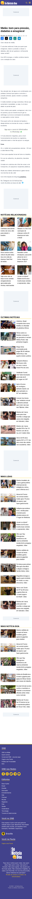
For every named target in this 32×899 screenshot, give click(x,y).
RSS (3, 764)
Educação (5, 790)
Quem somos (6, 755)
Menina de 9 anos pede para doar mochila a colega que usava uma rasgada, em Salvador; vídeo (23, 416)
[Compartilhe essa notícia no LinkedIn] (10, 38)
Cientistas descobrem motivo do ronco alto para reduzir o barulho (8, 232)
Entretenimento (6, 793)
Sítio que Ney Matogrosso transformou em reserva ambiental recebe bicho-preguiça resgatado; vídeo (23, 539)
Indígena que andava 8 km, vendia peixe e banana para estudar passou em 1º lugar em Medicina (23, 512)
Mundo (4, 799)
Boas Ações (5, 783)
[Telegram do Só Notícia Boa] (15, 774)
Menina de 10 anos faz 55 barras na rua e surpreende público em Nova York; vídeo (23, 703)
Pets (3, 804)
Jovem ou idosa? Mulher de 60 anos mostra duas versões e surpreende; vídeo (24, 279)
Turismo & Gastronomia (9, 813)
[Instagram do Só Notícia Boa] (7, 774)
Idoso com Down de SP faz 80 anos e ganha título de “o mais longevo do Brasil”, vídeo (22, 592)
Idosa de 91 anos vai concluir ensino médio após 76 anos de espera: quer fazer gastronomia (22, 498)
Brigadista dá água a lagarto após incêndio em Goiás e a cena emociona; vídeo (23, 579)
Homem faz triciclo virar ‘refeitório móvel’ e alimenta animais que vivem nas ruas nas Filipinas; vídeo (23, 402)
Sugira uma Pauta (7, 759)
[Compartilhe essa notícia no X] (6, 38)
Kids (3, 795)
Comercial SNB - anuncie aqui (11, 757)
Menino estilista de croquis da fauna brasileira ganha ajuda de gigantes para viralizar (22, 554)
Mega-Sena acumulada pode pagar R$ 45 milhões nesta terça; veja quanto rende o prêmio (23, 351)
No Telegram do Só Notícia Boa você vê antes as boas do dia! (11, 182)
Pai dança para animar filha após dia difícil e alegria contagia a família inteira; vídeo (23, 567)
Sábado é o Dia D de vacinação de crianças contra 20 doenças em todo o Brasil (24, 233)
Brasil (3, 786)
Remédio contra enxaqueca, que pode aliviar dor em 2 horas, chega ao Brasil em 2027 (24, 257)
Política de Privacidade (9, 761)
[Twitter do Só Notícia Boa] (11, 774)
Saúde (4, 806)
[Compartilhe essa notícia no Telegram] (19, 38)
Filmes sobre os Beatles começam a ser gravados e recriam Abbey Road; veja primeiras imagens (23, 337)
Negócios (4, 802)
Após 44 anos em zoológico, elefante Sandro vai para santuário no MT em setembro (22, 388)
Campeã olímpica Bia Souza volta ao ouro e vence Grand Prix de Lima (22, 364)
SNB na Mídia (6, 752)
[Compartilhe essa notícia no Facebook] (2, 38)
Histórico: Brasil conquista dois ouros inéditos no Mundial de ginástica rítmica (23, 324)
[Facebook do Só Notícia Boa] (3, 774)
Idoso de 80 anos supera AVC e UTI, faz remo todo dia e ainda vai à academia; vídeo (23, 441)
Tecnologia (5, 811)
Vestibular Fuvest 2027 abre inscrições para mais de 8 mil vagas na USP (23, 376)
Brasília (4, 788)
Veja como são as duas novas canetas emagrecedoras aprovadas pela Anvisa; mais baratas (7, 280)
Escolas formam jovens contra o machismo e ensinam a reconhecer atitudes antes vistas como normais (23, 690)
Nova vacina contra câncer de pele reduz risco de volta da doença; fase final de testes (7, 257)
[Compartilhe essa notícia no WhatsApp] (14, 38)
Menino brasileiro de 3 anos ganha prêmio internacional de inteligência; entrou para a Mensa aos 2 (23, 485)
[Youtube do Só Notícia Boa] (19, 774)
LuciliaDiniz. (22, 177)
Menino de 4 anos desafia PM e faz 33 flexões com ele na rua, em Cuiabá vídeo (23, 429)
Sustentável (5, 808)
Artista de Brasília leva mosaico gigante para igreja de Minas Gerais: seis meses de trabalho (23, 677)
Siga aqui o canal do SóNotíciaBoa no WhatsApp (16, 131)
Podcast (4, 797)
